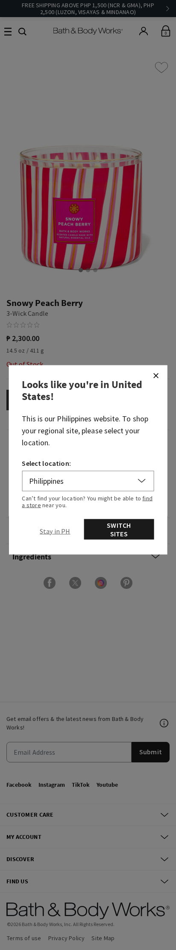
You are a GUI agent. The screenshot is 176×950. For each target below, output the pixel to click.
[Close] (155, 375)
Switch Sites (119, 529)
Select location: (46, 463)
